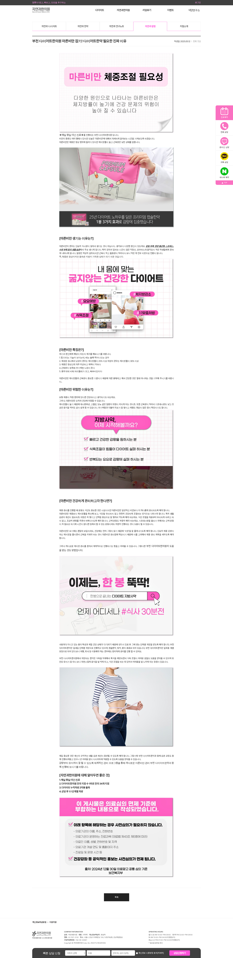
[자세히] (160, 953)
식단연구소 (194, 10)
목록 (116, 897)
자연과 (49, 26)
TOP (225, 183)
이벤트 (170, 10)
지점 (184, 26)
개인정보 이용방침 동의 (147, 953)
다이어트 (99, 10)
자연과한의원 (123, 10)
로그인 (198, 2)
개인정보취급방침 (39, 922)
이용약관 (52, 922)
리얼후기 (147, 10)
